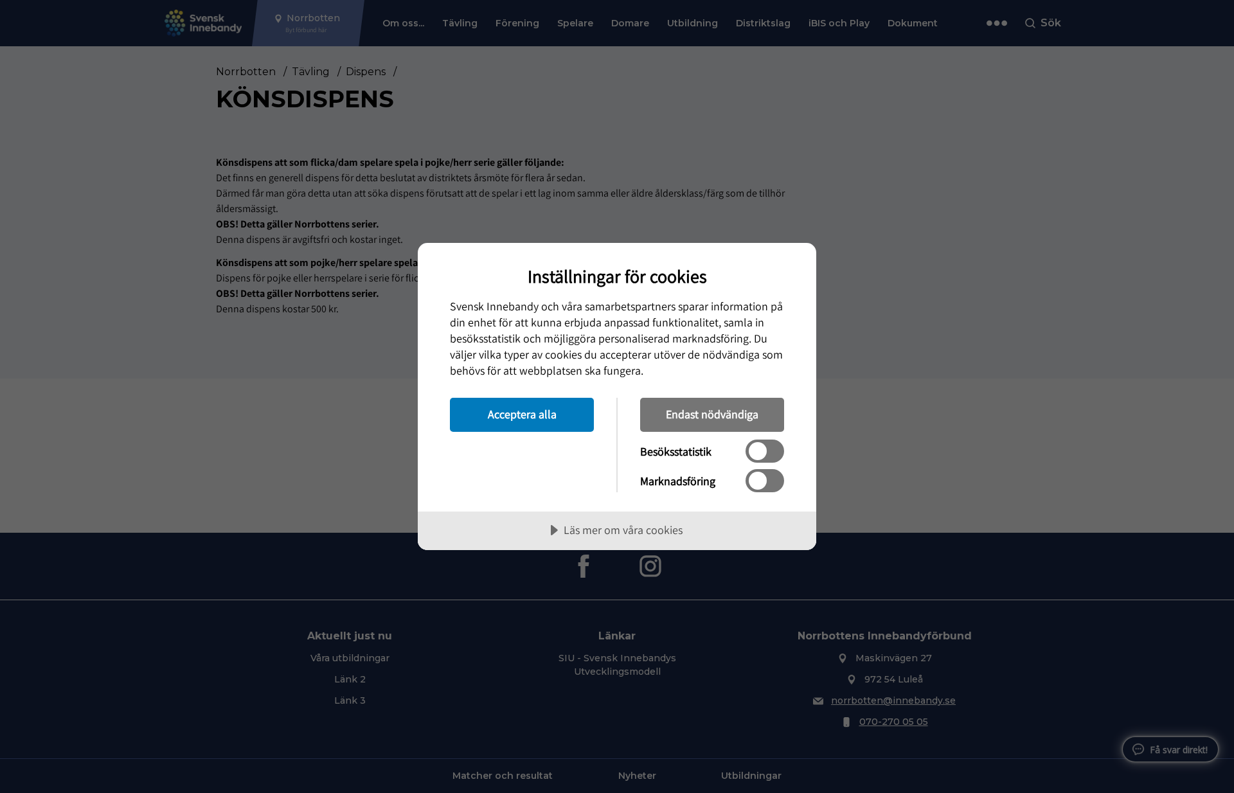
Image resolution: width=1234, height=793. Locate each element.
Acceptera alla (522, 414)
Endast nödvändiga (712, 414)
